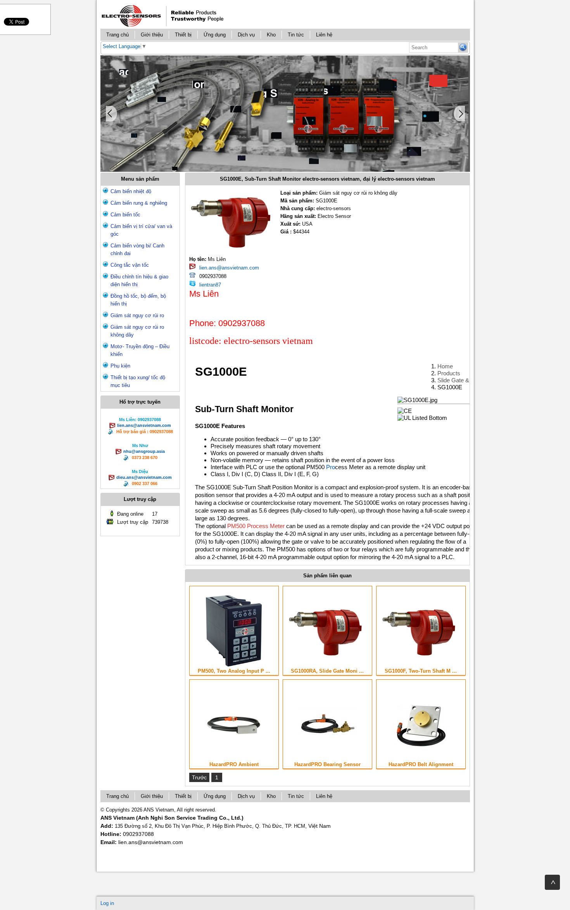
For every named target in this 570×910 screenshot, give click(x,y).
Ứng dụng (215, 35)
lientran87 (210, 285)
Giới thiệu (152, 35)
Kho (271, 35)
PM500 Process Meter (256, 526)
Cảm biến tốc (125, 215)
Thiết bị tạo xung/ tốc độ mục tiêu (138, 381)
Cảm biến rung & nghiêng (139, 203)
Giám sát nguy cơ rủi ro (137, 315)
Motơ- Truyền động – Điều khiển (140, 350)
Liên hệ (324, 35)
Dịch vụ (246, 35)
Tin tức (296, 35)
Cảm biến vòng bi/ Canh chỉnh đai (137, 249)
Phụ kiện (120, 366)
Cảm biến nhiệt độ (131, 191)
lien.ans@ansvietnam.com (144, 425)
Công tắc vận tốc (130, 265)
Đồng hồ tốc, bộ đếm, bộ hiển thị (138, 300)
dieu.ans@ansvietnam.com (144, 477)
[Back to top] (552, 882)
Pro (330, 467)
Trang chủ (117, 35)
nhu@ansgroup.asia (144, 451)
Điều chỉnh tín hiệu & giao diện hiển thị (139, 280)
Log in (107, 903)
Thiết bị (183, 35)
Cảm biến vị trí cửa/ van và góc (141, 230)
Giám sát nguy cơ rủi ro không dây (137, 331)
